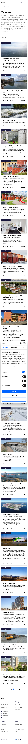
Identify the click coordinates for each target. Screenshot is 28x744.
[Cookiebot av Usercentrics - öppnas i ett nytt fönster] (20, 343)
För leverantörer (4, 734)
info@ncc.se (4, 707)
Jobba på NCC (4, 731)
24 (19, 689)
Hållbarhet (3, 724)
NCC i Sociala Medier (19, 729)
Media (2, 729)
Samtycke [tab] (5, 347)
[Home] (1, 6)
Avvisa (14, 399)
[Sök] (21, 2)
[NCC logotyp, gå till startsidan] (3, 2)
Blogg (16, 731)
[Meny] (25, 2)
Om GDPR (17, 727)
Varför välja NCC (18, 707)
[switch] (24, 376)
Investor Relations (5, 727)
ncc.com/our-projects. (19, 30)
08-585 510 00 (4, 704)
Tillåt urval (14, 395)
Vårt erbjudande (18, 704)
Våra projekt (17, 709)
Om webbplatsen (18, 724)
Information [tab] (14, 347)
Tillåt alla (14, 391)
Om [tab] (23, 347)
